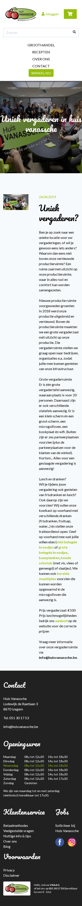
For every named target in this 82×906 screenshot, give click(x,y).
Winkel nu (41, 73)
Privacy (9, 870)
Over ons (41, 59)
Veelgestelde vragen (18, 831)
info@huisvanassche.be (20, 726)
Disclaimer (11, 875)
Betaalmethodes (15, 825)
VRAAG (54, 885)
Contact (41, 66)
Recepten (41, 52)
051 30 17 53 (56, 888)
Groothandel (41, 45)
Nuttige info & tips (17, 836)
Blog (6, 846)
